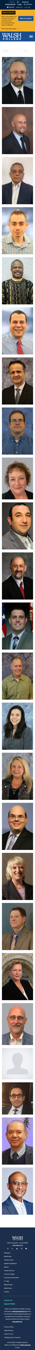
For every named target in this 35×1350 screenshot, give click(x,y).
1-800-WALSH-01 (17, 1245)
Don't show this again (9, 28)
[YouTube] (26, 1249)
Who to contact (26, 18)
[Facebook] (8, 1249)
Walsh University (25, 1345)
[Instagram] (21, 1249)
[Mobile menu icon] (31, 36)
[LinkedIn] (17, 1249)
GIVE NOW (29, 4)
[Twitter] (12, 1249)
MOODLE (11, 7)
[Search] (17, 2)
